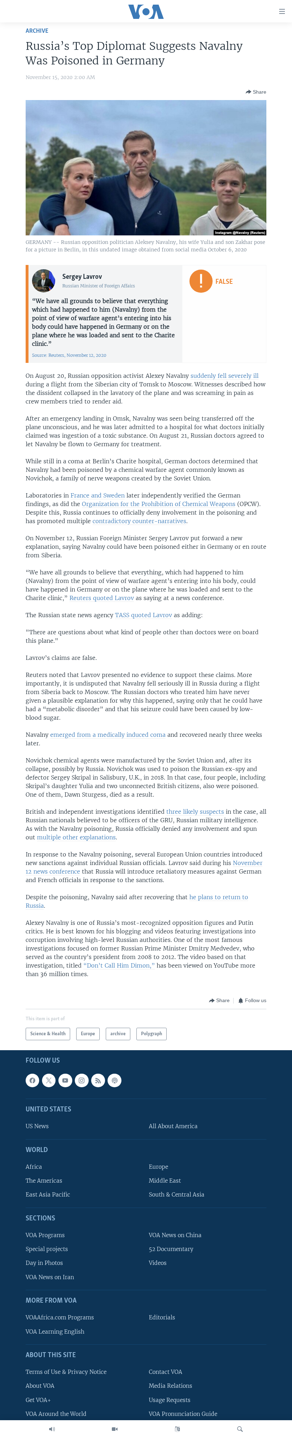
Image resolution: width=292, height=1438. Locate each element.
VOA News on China (175, 1235)
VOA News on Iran (50, 1277)
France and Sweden (98, 495)
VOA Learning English (55, 1331)
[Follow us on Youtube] (65, 1080)
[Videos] (114, 1429)
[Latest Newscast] (52, 1429)
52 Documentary (171, 1249)
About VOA (40, 1386)
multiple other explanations (76, 837)
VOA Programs (45, 1235)
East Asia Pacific (48, 1195)
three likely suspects (195, 811)
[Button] (256, 92)
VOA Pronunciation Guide (183, 1414)
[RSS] (98, 1080)
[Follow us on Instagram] (81, 1080)
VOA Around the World (56, 1414)
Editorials (162, 1317)
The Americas (44, 1180)
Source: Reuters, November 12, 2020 (69, 355)
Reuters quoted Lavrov (101, 597)
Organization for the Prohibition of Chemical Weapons (158, 503)
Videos (158, 1263)
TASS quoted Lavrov (143, 615)
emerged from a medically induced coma (108, 734)
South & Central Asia (176, 1195)
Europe (158, 1166)
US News (37, 1126)
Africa (34, 1166)
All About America (173, 1126)
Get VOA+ (38, 1400)
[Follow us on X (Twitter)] (49, 1080)
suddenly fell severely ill (225, 375)
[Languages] (177, 1429)
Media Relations (170, 1386)
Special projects (47, 1249)
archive (37, 31)
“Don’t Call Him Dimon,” (119, 965)
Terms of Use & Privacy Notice (66, 1372)
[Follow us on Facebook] (32, 1080)
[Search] (240, 1429)
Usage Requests (170, 1400)
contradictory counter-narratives (139, 521)
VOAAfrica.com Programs (60, 1317)
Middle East (165, 1180)
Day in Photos (44, 1263)
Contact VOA (165, 1372)
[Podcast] (114, 1080)
